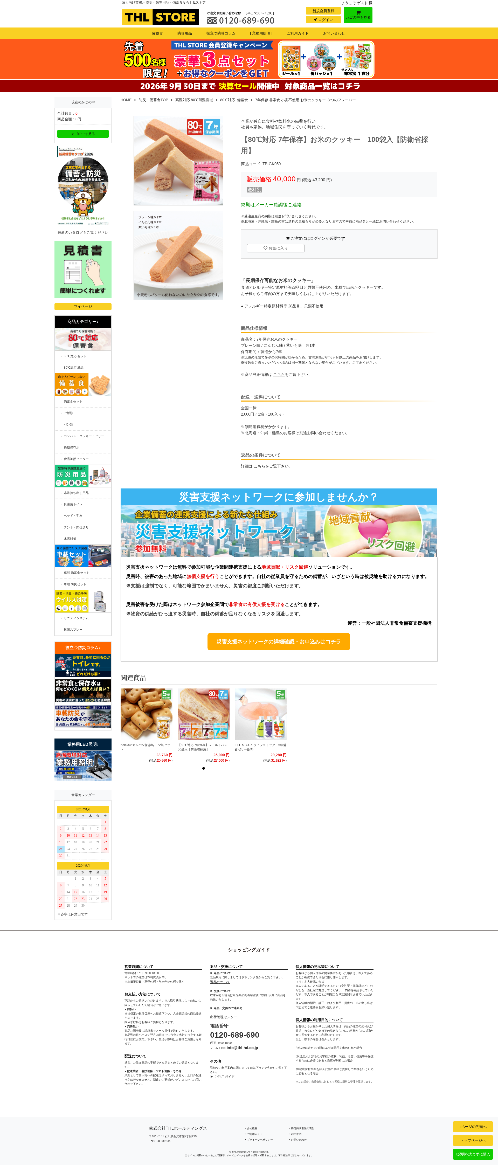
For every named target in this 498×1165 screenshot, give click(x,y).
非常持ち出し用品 (76, 493)
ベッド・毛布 (73, 516)
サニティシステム (76, 618)
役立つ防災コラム (221, 33)
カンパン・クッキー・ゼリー (84, 436)
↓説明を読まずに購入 (473, 1154)
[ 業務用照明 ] (261, 33)
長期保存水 (71, 447)
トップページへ (473, 1140)
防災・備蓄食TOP (153, 100)
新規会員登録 (323, 11)
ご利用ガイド (298, 33)
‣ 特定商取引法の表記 (301, 1128)
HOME (126, 100)
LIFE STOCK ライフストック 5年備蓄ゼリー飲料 (260, 747)
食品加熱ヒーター (76, 459)
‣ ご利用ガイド (253, 1134)
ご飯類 (68, 413)
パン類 (68, 424)
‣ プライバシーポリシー (259, 1139)
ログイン (325, 20)
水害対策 (70, 539)
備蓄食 (157, 33)
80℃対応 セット (75, 356)
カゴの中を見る (358, 17)
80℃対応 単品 (74, 367)
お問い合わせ (334, 33)
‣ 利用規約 (295, 1134)
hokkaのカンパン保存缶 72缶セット (145, 747)
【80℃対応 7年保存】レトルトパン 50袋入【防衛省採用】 (204, 747)
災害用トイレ (73, 504)
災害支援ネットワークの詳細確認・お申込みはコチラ (279, 641)
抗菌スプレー (73, 629)
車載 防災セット (75, 584)
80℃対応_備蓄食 (234, 100)
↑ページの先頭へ (473, 1127)
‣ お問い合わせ (298, 1139)
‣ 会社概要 (251, 1128)
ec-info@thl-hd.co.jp (239, 1047)
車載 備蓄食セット (76, 573)
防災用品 (184, 33)
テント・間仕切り (76, 527)
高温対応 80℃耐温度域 (194, 100)
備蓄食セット (73, 401)
